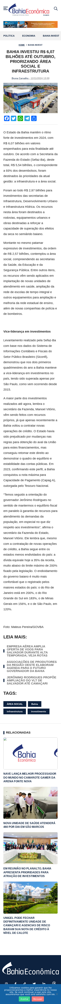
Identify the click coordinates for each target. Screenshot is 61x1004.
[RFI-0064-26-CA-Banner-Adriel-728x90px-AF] (30, 24)
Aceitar (24, 999)
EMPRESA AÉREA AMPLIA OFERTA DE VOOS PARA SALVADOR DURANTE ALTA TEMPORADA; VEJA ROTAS (27, 651)
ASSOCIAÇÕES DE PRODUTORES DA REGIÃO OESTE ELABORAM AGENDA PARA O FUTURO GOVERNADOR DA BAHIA (32, 666)
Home (22, 45)
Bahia (34, 704)
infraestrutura (15, 711)
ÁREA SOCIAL (15, 704)
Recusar (37, 999)
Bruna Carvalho (20, 78)
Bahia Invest (51, 36)
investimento (38, 711)
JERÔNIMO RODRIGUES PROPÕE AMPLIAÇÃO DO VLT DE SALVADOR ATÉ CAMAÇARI (31, 680)
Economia (28, 36)
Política (9, 36)
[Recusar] (56, 994)
